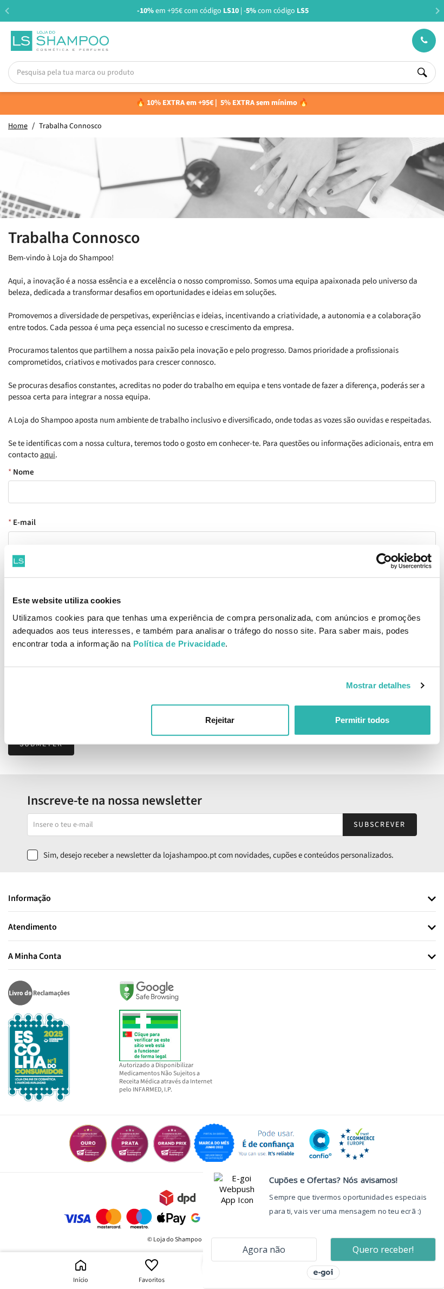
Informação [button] (29, 899)
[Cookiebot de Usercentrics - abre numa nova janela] (384, 561)
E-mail (24, 522)
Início (80, 1280)
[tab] (222, 899)
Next (437, 10)
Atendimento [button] (32, 927)
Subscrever (380, 824)
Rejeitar (219, 719)
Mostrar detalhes (378, 685)
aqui (47, 455)
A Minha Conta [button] (34, 957)
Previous (7, 10)
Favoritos (152, 1280)
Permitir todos (362, 719)
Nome (23, 472)
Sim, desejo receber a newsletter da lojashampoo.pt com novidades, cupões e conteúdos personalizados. (218, 855)
